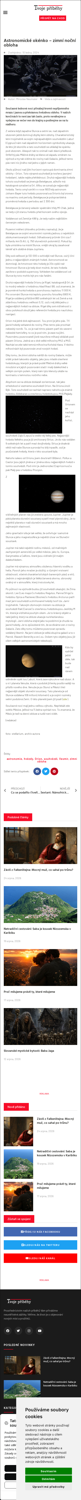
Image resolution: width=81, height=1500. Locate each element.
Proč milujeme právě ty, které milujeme (29, 991)
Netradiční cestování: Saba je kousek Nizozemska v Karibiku (37, 930)
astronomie (14, 758)
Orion (38, 758)
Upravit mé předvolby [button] (49, 1486)
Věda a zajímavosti (55, 99)
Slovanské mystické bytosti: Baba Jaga (29, 1050)
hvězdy (28, 758)
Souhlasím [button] (49, 1471)
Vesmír (63, 758)
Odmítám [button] (48, 1479)
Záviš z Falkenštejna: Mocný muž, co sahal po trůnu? (38, 869)
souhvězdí (50, 758)
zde (65, 699)
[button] (5, 12)
